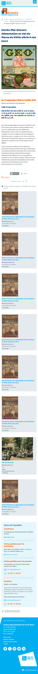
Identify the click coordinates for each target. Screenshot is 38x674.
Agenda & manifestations (16, 19)
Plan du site (7, 637)
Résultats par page (16, 181)
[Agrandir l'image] (18, 67)
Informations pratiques (14, 621)
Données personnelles (10, 642)
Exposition (8, 611)
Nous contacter (8, 634)
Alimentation (15, 611)
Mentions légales (8, 639)
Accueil (6, 19)
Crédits (5, 644)
